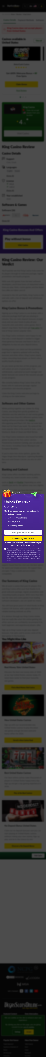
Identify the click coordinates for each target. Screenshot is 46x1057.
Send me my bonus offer (23, 538)
